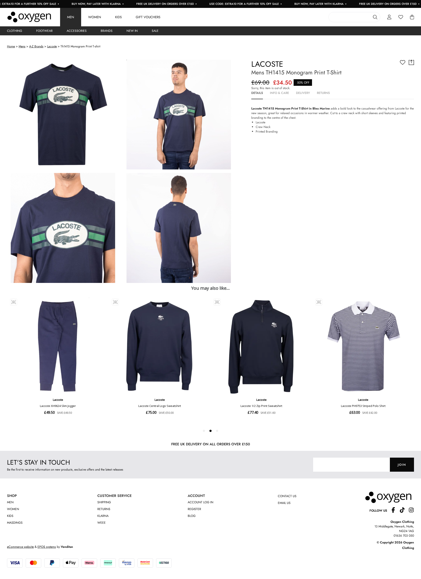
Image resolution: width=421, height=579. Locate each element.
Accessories (77, 31)
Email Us (284, 503)
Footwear (44, 31)
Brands (106, 31)
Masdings (15, 522)
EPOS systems (46, 547)
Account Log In (200, 502)
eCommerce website (20, 547)
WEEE (101, 522)
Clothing (14, 31)
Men (70, 17)
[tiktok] (404, 510)
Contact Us (287, 496)
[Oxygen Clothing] (29, 17)
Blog (192, 516)
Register (194, 509)
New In (132, 31)
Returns (103, 509)
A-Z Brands (36, 46)
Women (94, 17)
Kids (118, 17)
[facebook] (395, 510)
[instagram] (411, 510)
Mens (22, 46)
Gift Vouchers (148, 17)
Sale (155, 31)
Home (11, 46)
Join (402, 464)
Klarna (103, 516)
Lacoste (52, 46)
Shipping (104, 502)
